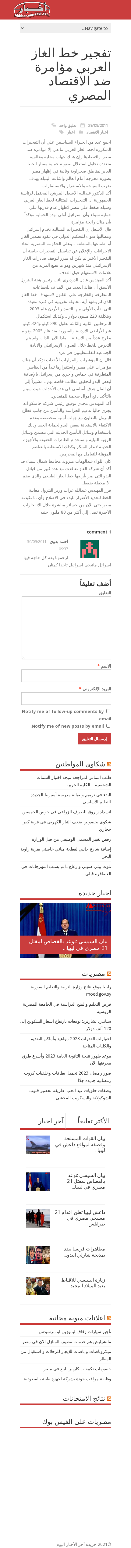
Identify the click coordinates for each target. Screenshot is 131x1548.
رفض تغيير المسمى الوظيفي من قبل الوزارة (71, 839)
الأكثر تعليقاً (93, 1120)
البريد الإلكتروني (95, 688)
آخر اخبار (51, 1120)
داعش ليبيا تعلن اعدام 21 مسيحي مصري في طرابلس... (80, 1218)
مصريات (93, 973)
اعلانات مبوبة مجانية (77, 1317)
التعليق (105, 592)
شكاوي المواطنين (80, 763)
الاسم (104, 666)
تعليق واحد (67, 125)
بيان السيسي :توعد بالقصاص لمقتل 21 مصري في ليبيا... (68, 944)
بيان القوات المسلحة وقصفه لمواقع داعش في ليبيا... (80, 1144)
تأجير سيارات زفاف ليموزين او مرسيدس (75, 1331)
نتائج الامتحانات (84, 1398)
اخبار (71, 132)
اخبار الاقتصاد (97, 132)
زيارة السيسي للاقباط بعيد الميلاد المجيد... (83, 1282)
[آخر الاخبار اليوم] (32, 17)
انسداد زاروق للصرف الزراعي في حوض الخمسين (66, 812)
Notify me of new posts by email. (67, 726)
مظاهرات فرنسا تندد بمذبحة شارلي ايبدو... (84, 1251)
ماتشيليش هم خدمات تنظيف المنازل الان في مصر (66, 1341)
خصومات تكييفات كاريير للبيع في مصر (77, 1368)
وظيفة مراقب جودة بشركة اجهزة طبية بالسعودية (67, 1379)
